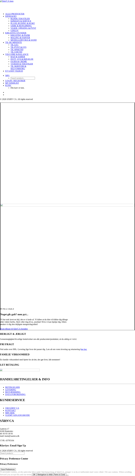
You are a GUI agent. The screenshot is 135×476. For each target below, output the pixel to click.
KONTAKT (10, 410)
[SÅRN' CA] (20, 5)
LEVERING (10, 390)
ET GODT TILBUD (14, 71)
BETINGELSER (12, 387)
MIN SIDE (10, 413)
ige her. (84, 349)
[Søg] (12, 453)
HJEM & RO (10, 16)
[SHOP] (67, 204)
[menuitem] (22, 14)
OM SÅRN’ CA (12, 408)
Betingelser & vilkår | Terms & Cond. (51, 475)
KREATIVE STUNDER (15, 33)
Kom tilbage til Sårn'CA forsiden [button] (14, 329)
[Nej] (67, 475)
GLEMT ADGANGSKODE (17, 415)
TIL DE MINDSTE (13, 42)
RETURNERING (13, 392)
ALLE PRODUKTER (14, 14)
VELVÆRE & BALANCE (16, 54)
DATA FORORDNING (15, 394)
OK (34, 475)
